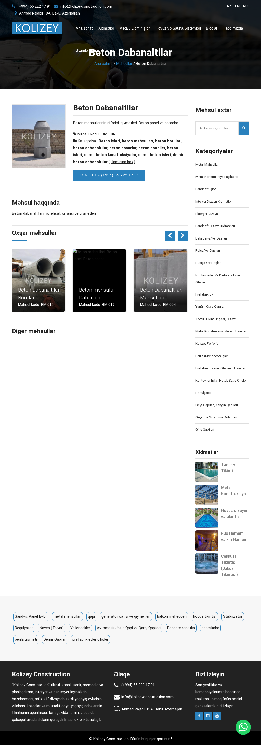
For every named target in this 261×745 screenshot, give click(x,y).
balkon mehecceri (172, 616)
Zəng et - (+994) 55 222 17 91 (109, 175)
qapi (91, 616)
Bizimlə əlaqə (87, 50)
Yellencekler (80, 628)
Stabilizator (232, 616)
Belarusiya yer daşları (211, 238)
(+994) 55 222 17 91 (34, 6)
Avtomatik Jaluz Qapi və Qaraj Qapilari (129, 628)
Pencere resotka (181, 628)
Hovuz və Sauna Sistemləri (178, 28)
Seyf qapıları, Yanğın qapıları (216, 405)
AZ (229, 6)
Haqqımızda (233, 28)
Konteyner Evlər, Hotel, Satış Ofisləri (221, 380)
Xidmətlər (106, 28)
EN (237, 6)
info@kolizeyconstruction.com (86, 6)
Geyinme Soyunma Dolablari (216, 417)
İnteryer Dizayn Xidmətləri (213, 201)
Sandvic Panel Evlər (31, 616)
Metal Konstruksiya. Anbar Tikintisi (220, 331)
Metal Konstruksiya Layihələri (216, 177)
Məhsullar (124, 63)
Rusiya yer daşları (208, 263)
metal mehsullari (67, 616)
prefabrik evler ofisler (90, 639)
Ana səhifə (84, 28)
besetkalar (210, 628)
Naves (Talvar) (52, 628)
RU (245, 6)
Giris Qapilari (204, 429)
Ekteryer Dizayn (206, 214)
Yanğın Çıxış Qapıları (210, 306)
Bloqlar (211, 28)
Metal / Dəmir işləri (134, 28)
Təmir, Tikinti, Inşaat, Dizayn (216, 319)
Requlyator (203, 393)
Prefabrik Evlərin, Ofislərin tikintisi (220, 368)
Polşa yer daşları (207, 250)
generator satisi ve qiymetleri (125, 616)
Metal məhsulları (207, 164)
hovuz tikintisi (204, 616)
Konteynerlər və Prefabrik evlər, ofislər (218, 278)
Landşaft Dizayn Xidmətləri (215, 226)
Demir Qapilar (55, 639)
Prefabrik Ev (204, 294)
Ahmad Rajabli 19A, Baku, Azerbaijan (49, 13)
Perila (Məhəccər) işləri (212, 356)
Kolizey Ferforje (206, 343)
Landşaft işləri (205, 189)
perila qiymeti (26, 639)
